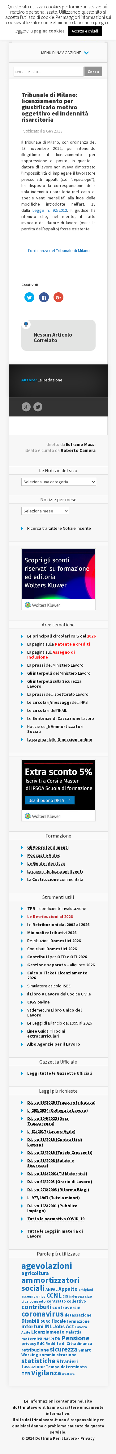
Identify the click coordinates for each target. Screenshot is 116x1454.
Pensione (75, 1338)
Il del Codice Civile (59, 994)
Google (26, 407)
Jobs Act (63, 1326)
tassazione (33, 1366)
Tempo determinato (66, 1366)
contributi (36, 1306)
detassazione (78, 1315)
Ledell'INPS (57, 702)
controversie (66, 1307)
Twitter (38, 407)
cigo (88, 1296)
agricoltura (35, 1273)
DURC (45, 1321)
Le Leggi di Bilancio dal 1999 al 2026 (59, 1023)
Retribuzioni (54, 940)
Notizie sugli (55, 729)
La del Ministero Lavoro (55, 665)
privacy (28, 1343)
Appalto (68, 1289)
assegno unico (33, 1296)
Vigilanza (46, 1372)
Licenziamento (48, 1332)
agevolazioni (46, 1265)
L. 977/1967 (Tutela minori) (53, 1197)
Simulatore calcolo (49, 986)
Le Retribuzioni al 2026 (50, 916)
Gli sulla (54, 683)
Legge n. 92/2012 (49, 210)
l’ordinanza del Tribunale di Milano (59, 250)
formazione (78, 1321)
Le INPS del (61, 636)
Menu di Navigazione (61, 52)
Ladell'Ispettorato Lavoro (57, 694)
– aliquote (61, 965)
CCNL (54, 1295)
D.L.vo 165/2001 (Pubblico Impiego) (52, 1208)
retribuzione (35, 1350)
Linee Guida (46, 1033)
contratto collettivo (66, 1301)
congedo (37, 1301)
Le (58, 924)
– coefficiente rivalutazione (56, 908)
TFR (25, 1373)
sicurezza (63, 1349)
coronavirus (42, 1314)
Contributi (52, 948)
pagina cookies (49, 30)
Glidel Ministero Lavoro (59, 673)
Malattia (73, 1332)
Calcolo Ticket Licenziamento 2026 (57, 975)
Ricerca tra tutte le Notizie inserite (59, 528)
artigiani (86, 1289)
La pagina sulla (58, 644)
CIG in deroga (73, 1297)
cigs (24, 1301)
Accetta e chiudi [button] (85, 31)
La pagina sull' (51, 654)
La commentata (55, 879)
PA (57, 1339)
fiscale (58, 1321)
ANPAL (51, 1289)
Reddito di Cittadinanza (68, 1343)
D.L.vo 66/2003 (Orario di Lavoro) (59, 1181)
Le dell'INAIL (47, 710)
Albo (53, 1044)
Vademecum (54, 1012)
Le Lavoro (60, 718)
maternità (31, 1339)
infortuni (32, 1326)
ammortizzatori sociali (50, 1284)
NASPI (48, 1339)
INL (48, 1326)
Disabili (30, 1320)
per (57, 957)
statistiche (38, 1360)
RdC (41, 1343)
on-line (38, 1002)
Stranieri (67, 1361)
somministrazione (57, 1354)
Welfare (68, 1374)
